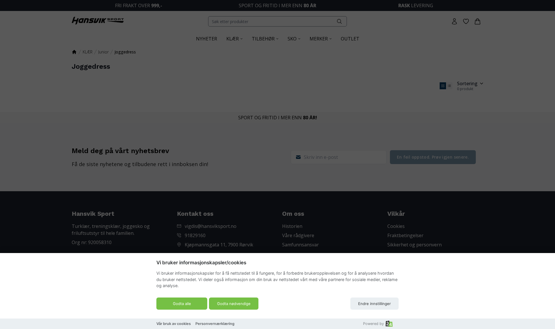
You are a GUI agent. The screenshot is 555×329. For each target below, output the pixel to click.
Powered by (373, 323)
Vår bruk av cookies (173, 323)
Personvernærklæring (214, 323)
